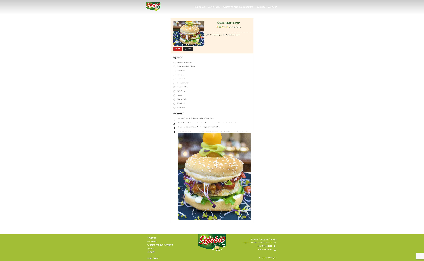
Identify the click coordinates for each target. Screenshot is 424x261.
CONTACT (272, 7)
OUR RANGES (214, 7)
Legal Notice (152, 258)
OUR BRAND (199, 7)
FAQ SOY (261, 7)
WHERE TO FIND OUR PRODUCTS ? (238, 7)
